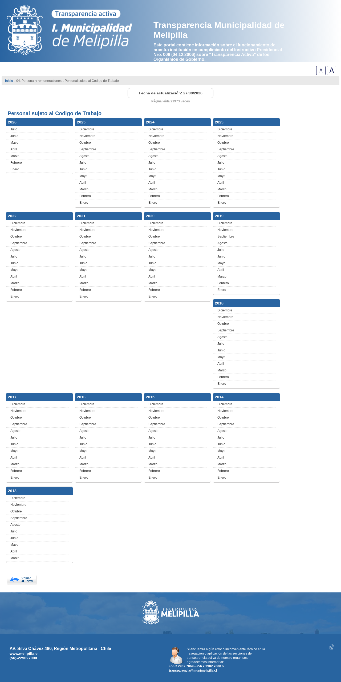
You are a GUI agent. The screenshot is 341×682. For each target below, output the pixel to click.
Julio (13, 129)
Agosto (84, 156)
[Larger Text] (331, 73)
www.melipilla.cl (24, 653)
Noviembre (87, 136)
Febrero (16, 163)
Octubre (85, 143)
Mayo (14, 143)
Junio (14, 136)
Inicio (9, 81)
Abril (13, 149)
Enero (14, 169)
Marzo (14, 156)
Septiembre (87, 149)
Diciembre (86, 129)
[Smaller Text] (321, 73)
